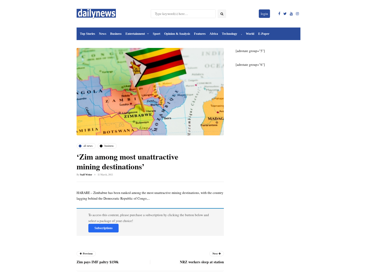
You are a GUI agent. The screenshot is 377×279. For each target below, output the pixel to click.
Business (116, 33)
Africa (214, 33)
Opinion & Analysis (177, 33)
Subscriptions (103, 228)
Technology (229, 33)
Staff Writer (86, 174)
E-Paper (263, 33)
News (102, 33)
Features (200, 33)
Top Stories (87, 33)
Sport (156, 33)
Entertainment (135, 33)
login (264, 13)
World (250, 33)
